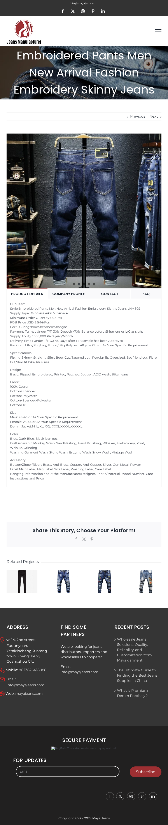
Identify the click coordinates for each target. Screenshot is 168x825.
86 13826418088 (32, 670)
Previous (137, 116)
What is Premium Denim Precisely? (132, 693)
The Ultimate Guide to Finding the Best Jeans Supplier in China (137, 675)
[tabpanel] (84, 393)
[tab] (27, 293)
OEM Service (58, 313)
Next (153, 116)
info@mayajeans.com (84, 3)
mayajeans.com (29, 693)
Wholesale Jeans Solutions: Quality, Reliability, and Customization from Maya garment (134, 649)
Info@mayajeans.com (25, 685)
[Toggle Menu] (158, 31)
